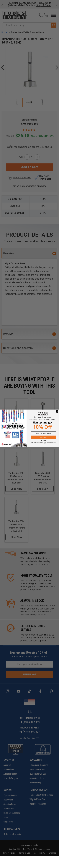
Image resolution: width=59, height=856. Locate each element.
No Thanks (43, 440)
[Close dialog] (57, 411)
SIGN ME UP (43, 437)
